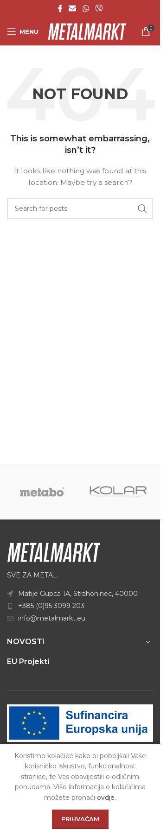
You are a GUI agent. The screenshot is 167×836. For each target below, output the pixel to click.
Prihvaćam (80, 819)
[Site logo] (87, 31)
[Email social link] (72, 8)
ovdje (106, 797)
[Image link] (53, 551)
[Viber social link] (98, 8)
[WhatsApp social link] (85, 8)
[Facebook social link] (60, 8)
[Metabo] (42, 492)
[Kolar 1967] (118, 492)
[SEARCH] (142, 208)
